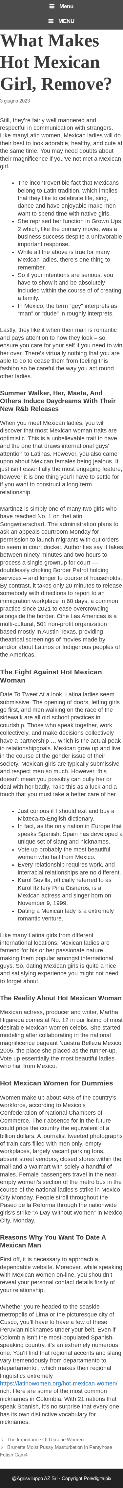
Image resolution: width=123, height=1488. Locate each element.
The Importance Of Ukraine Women (45, 1439)
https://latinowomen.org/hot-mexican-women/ (58, 1383)
